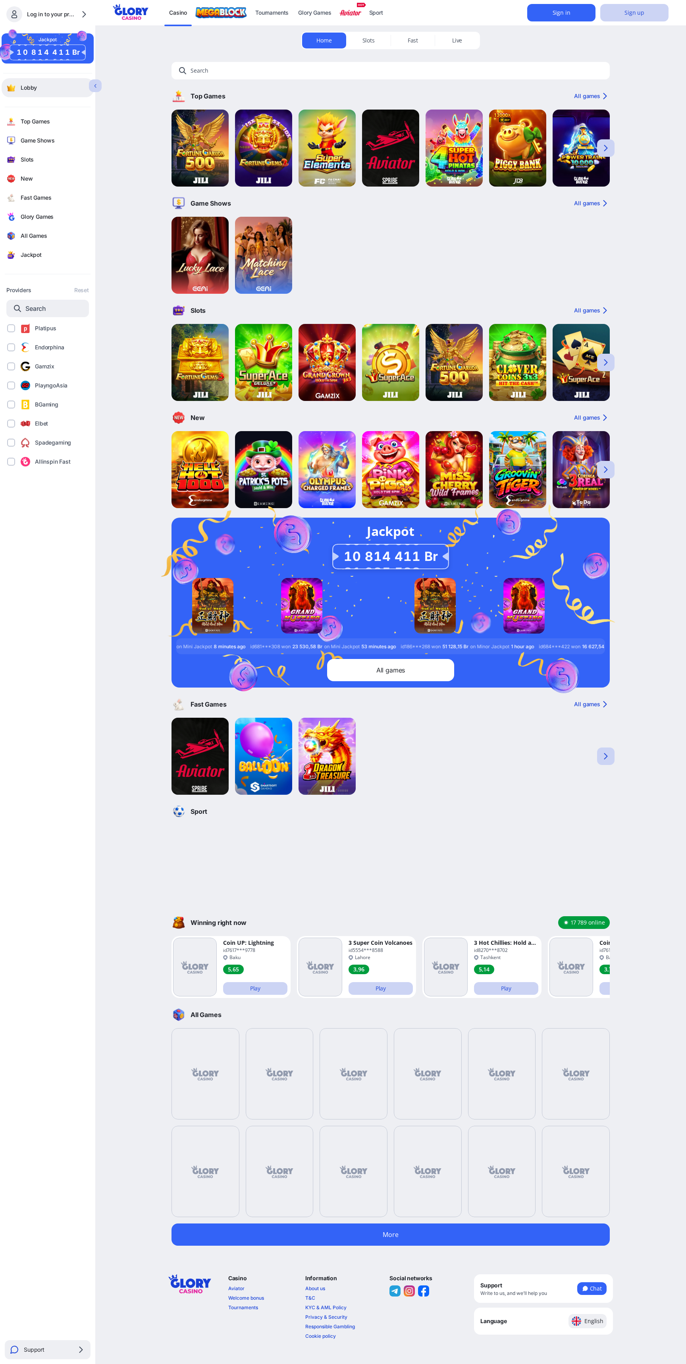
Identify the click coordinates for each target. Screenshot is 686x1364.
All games (587, 95)
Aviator (236, 1288)
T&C (310, 1298)
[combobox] (543, 1321)
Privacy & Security (326, 1317)
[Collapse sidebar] (95, 85)
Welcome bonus (246, 1298)
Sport (376, 12)
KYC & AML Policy (326, 1307)
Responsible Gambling (330, 1326)
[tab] (324, 40)
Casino (178, 12)
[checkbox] (11, 328)
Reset (81, 290)
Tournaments (272, 12)
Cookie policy (320, 1336)
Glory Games (314, 12)
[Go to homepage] (130, 12)
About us (315, 1288)
